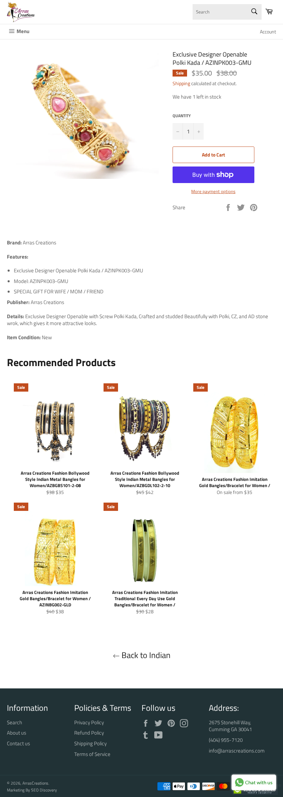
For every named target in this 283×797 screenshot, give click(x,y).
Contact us (18, 743)
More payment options (213, 192)
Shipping (181, 83)
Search (14, 722)
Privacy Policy (89, 722)
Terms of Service (92, 754)
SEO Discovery (44, 790)
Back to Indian (145, 655)
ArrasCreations (35, 783)
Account (268, 31)
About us (16, 733)
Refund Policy (89, 733)
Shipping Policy (90, 743)
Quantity (182, 116)
